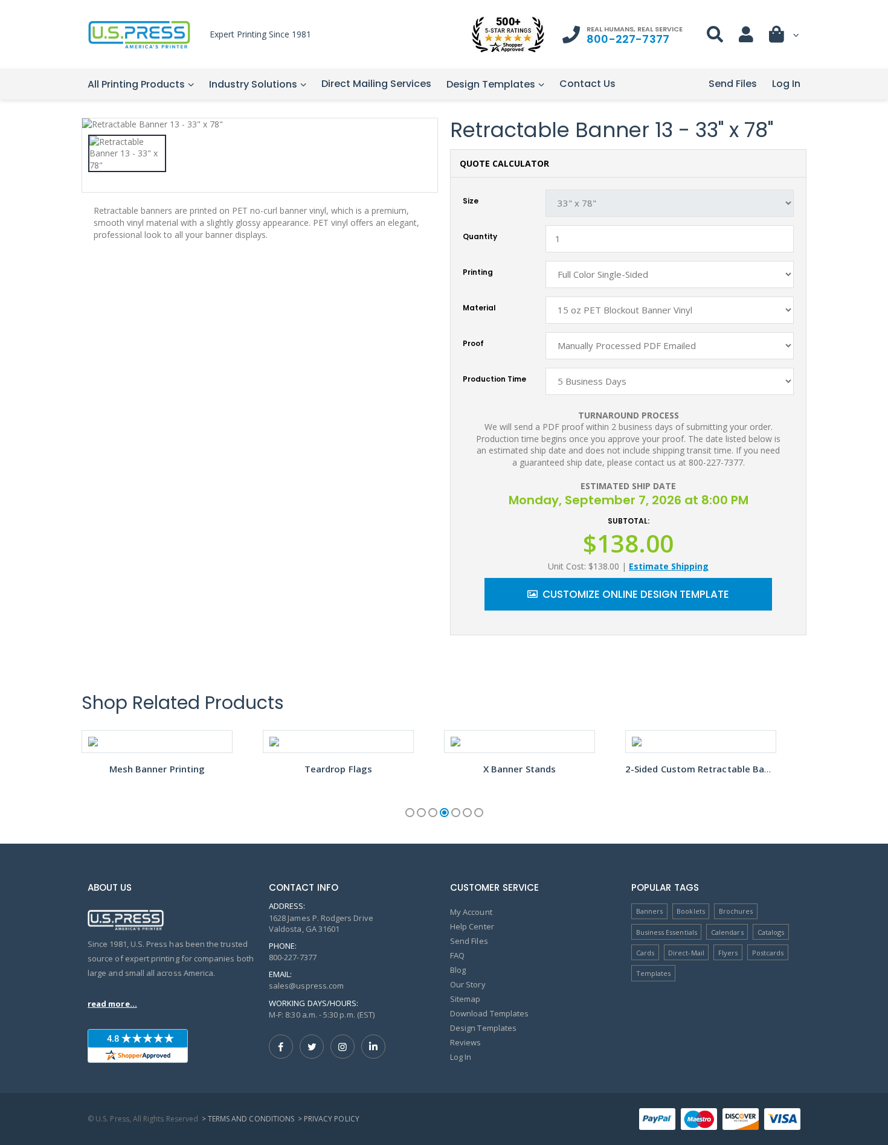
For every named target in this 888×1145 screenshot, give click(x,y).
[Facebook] (281, 1046)
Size (470, 201)
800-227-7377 (628, 39)
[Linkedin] (373, 1046)
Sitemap (465, 998)
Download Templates (489, 1013)
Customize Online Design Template (635, 594)
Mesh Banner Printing (157, 769)
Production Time (494, 379)
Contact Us (587, 84)
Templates (653, 973)
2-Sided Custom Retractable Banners (707, 769)
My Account (471, 911)
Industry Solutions (253, 84)
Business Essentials (666, 932)
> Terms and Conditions (248, 1119)
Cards (645, 952)
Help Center (472, 926)
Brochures (736, 911)
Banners (649, 911)
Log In (786, 84)
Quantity (480, 237)
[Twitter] (312, 1046)
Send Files (733, 84)
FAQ (457, 955)
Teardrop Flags (338, 769)
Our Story (468, 984)
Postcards (768, 952)
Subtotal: (628, 521)
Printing (478, 272)
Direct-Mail (686, 952)
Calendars (727, 932)
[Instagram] (342, 1046)
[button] (784, 37)
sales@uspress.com (306, 985)
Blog (458, 969)
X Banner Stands (519, 769)
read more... (112, 1003)
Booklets (691, 911)
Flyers (728, 952)
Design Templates (490, 84)
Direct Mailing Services (376, 84)
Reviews (465, 1042)
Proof (473, 343)
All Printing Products (136, 84)
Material (479, 308)
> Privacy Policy (328, 1119)
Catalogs (771, 932)
